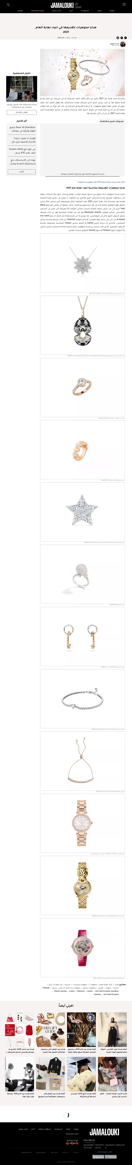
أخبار (71, 11)
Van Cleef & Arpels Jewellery (107, 991)
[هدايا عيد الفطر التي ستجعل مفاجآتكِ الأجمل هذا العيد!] (50, 1029)
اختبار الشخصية (37, 11)
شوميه (108, 988)
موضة (112, 11)
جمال (99, 11)
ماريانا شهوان (114, 43)
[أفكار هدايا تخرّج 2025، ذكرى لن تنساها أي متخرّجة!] (81, 1074)
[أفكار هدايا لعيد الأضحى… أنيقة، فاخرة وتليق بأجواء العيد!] (112, 1029)
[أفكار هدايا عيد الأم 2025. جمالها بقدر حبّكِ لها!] (19, 1074)
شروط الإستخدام (41, 1152)
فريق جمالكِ (54, 1152)
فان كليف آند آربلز (55, 984)
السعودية (85, 11)
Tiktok (98, 1148)
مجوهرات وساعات (79, 984)
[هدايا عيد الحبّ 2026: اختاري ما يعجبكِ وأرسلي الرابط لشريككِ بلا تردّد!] (19, 1029)
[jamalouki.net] (66, 5)
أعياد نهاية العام (105, 984)
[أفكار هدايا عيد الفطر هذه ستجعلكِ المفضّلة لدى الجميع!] (50, 1074)
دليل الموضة (61, 37)
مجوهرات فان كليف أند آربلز (69, 988)
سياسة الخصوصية (26, 1152)
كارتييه (116, 988)
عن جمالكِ (65, 1152)
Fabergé (46, 988)
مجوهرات (93, 984)
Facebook (110, 1145)
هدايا (116, 984)
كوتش (100, 988)
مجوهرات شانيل (89, 988)
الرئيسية (74, 37)
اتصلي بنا (75, 1152)
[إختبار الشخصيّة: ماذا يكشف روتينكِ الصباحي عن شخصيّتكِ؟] (21, 89)
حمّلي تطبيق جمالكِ (104, 1152)
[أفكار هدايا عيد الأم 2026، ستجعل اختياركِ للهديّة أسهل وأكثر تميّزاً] (81, 1029)
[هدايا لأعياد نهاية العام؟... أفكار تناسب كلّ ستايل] (112, 1074)
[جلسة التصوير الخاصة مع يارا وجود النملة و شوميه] (82, 148)
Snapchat (120, 1145)
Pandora (97, 994)
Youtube (88, 1148)
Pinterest (99, 1145)
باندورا (54, 988)
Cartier (90, 991)
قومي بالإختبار (22, 112)
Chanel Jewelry (60, 991)
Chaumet (81, 991)
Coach (71, 991)
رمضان (20, 11)
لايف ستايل (56, 11)
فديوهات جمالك (44, 1129)
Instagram (89, 1145)
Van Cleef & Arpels (111, 994)
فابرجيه (67, 984)
